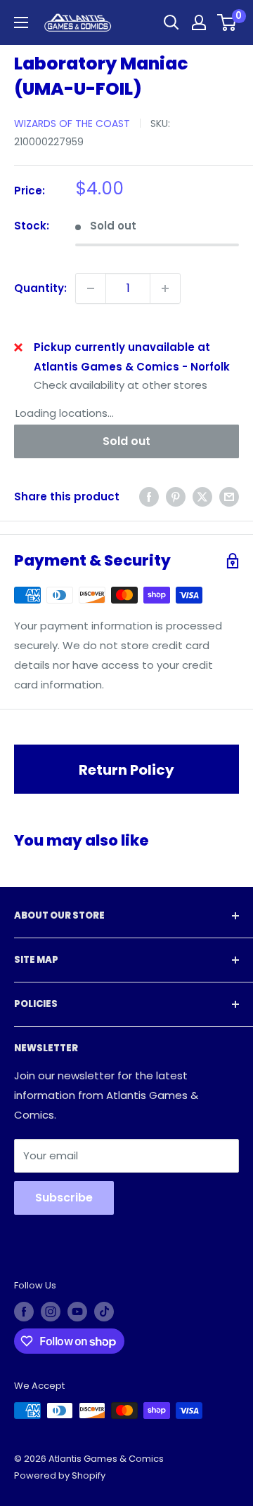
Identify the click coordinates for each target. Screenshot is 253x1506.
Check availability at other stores (120, 385)
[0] (227, 22)
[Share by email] (229, 496)
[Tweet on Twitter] (202, 496)
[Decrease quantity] (90, 288)
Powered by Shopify (59, 1475)
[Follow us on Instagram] (50, 1311)
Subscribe (64, 1198)
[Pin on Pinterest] (176, 496)
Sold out (126, 441)
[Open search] (171, 22)
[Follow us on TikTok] (104, 1311)
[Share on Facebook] (149, 496)
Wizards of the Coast (72, 123)
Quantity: (40, 288)
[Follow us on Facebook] (24, 1311)
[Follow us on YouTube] (77, 1311)
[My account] (199, 22)
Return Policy (126, 770)
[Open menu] (21, 22)
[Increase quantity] (165, 288)
